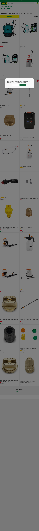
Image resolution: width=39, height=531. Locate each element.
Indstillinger (15, 85)
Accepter (22, 85)
